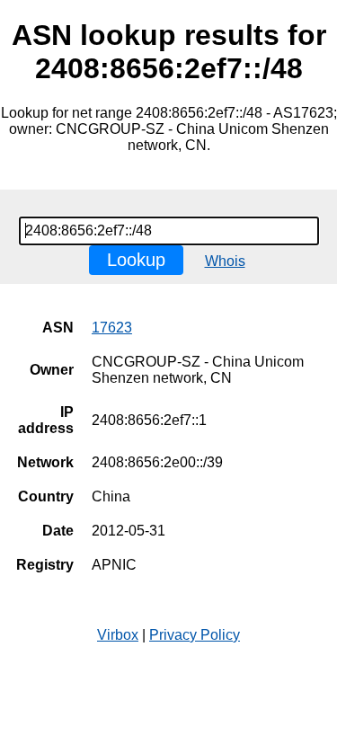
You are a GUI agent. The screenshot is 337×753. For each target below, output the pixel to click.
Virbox (117, 634)
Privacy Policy (194, 634)
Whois (225, 261)
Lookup (136, 260)
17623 (112, 327)
